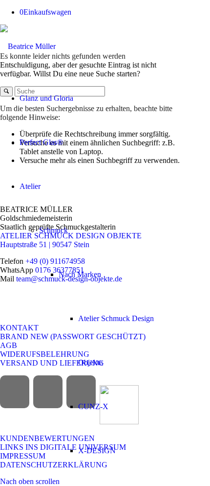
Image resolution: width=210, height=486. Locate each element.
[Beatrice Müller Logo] (28, 46)
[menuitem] (91, 98)
